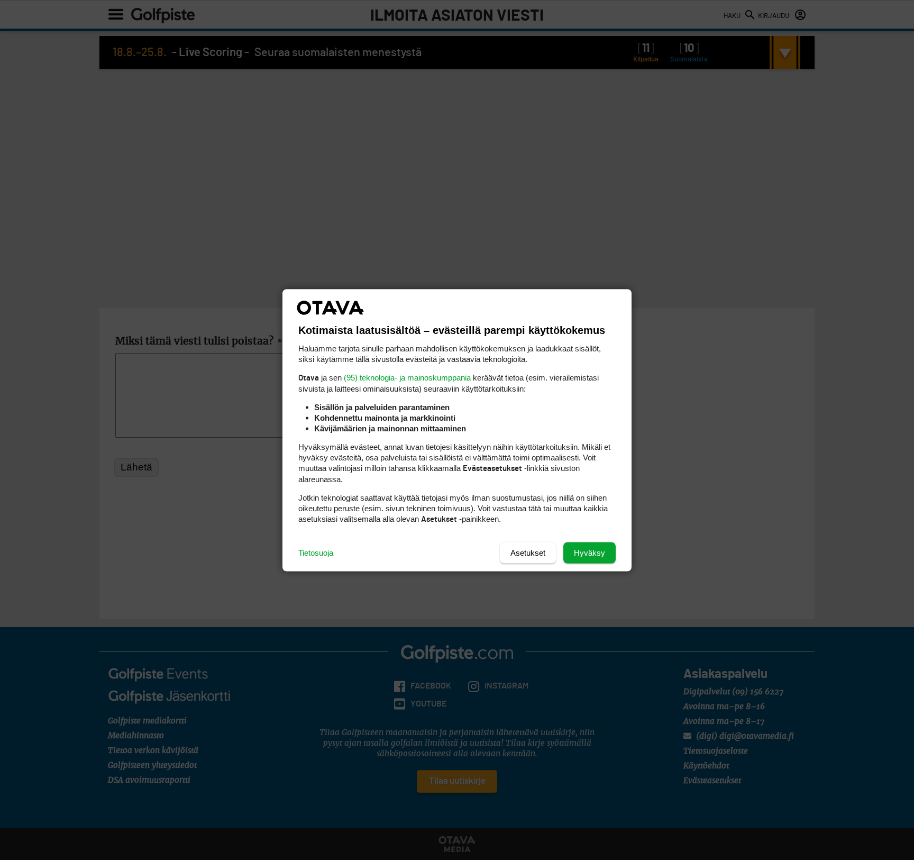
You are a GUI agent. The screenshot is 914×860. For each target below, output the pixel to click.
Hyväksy (589, 552)
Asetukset (527, 552)
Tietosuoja (315, 552)
